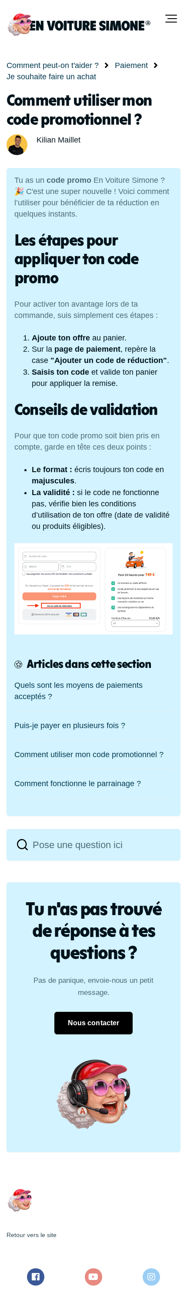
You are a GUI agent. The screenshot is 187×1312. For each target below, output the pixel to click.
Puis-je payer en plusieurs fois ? (69, 725)
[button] (171, 18)
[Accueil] (78, 24)
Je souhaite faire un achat (51, 76)
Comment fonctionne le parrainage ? (77, 783)
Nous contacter (93, 1023)
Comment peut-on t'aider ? (53, 65)
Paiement (131, 65)
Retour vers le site (32, 1234)
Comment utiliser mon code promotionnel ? (89, 754)
